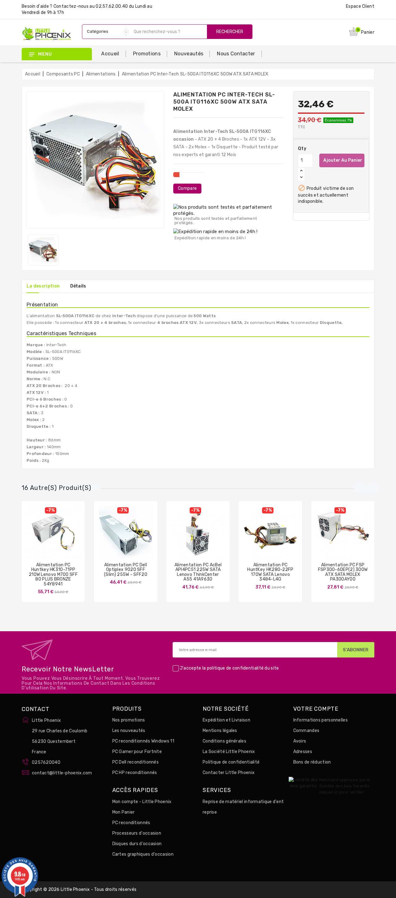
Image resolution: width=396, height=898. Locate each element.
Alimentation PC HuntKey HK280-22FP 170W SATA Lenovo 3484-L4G (270, 572)
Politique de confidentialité (231, 762)
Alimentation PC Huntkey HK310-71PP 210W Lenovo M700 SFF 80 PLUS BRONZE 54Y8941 (53, 574)
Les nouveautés (128, 730)
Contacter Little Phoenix (229, 772)
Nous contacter (236, 54)
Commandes (306, 730)
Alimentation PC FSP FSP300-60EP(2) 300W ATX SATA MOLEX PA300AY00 (343, 572)
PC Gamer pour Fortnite (137, 751)
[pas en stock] (35, 538)
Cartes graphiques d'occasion (143, 854)
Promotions (147, 54)
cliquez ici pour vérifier (341, 792)
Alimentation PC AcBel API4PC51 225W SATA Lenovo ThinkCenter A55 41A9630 (198, 572)
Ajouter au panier (342, 160)
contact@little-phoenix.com (62, 773)
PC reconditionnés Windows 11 (143, 741)
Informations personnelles (320, 720)
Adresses (302, 751)
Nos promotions (128, 720)
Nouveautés (188, 54)
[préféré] (71, 538)
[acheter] (179, 538)
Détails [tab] (78, 286)
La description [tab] (43, 286)
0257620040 (46, 762)
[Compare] (47, 538)
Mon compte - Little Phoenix (142, 801)
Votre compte (316, 709)
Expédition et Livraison (226, 720)
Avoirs (299, 741)
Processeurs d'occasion (136, 833)
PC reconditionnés (131, 822)
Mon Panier (123, 812)
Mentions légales (220, 730)
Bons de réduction (312, 762)
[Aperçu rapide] (59, 538)
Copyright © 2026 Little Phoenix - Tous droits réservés (79, 889)
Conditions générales (224, 741)
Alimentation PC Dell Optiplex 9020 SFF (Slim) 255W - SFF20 (125, 569)
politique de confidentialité (235, 668)
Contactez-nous (71, 6)
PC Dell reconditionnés (135, 762)
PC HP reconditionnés (134, 772)
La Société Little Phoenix (229, 751)
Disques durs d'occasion (137, 843)
